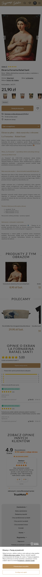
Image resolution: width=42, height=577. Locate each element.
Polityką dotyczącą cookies (12, 555)
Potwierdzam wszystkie (21, 566)
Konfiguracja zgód (21, 572)
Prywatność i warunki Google (26, 560)
